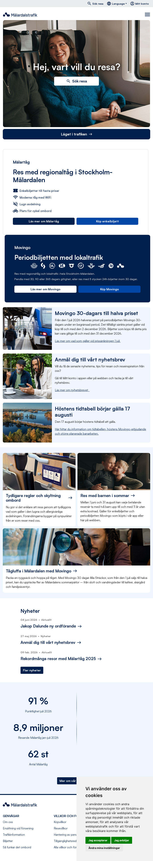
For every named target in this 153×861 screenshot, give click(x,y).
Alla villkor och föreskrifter (70, 847)
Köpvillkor (60, 822)
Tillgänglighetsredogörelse (71, 841)
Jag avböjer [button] (121, 840)
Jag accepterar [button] (97, 840)
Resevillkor (61, 828)
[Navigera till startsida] (20, 14)
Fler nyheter (32, 670)
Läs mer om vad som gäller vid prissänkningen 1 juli (88, 341)
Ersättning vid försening (18, 828)
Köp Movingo (109, 289)
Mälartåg (21, 161)
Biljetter (8, 841)
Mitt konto (139, 3)
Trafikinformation (14, 834)
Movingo (22, 247)
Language (116, 3)
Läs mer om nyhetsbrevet (72, 390)
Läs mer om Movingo (45, 289)
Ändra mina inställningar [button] (104, 847)
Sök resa (95, 3)
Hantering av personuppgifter (73, 834)
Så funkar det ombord (17, 847)
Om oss (8, 822)
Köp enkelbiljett (107, 221)
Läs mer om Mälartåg (44, 221)
